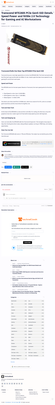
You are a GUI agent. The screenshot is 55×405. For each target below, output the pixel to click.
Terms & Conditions (20, 395)
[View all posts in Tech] (36, 349)
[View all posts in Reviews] (19, 343)
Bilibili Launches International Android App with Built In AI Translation (27, 279)
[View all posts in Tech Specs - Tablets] (19, 358)
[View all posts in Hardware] (19, 328)
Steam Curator (46, 392)
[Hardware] (4, 162)
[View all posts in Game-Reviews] (36, 319)
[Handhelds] (49, 6)
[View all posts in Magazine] (36, 331)
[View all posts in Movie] (19, 337)
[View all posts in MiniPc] (19, 334)
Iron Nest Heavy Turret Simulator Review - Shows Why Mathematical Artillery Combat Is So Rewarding (26, 292)
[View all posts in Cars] (36, 301)
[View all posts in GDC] (19, 325)
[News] (4, 6)
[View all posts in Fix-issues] (19, 316)
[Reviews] (10, 6)
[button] (8, 167)
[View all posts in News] (19, 340)
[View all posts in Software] (19, 349)
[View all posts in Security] (36, 343)
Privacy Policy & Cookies (21, 397)
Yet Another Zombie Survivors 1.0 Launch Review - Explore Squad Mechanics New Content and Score (27, 285)
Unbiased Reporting (33, 393)
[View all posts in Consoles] (19, 310)
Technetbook (7, 158)
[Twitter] (7, 384)
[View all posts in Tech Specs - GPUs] (19, 352)
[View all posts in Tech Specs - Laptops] (36, 352)
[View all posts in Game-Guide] (19, 319)
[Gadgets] (27, 6)
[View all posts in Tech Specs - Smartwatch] (36, 355)
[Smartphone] (18, 6)
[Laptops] (41, 6)
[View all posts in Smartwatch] (36, 346)
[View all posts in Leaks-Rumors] (19, 331)
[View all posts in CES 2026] (36, 304)
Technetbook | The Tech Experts (12, 402)
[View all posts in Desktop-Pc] (36, 313)
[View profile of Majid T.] (8, 154)
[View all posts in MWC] (36, 337)
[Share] (53, 24)
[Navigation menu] (2, 2)
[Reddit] (2, 386)
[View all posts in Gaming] (19, 322)
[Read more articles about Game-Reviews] (21, 283)
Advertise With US (33, 392)
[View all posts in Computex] (36, 307)
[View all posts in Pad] (36, 340)
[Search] (51, 2)
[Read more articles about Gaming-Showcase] (25, 263)
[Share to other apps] (31, 167)
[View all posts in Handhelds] (36, 325)
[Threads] (19, 384)
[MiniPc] (34, 6)
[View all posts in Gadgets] (36, 316)
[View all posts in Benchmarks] (19, 301)
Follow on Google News (13, 143)
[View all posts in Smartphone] (19, 346)
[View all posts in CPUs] (36, 310)
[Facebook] (2, 384)
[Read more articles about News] (18, 270)
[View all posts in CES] (19, 304)
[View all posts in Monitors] (36, 334)
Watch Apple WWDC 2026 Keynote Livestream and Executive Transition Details (27, 272)
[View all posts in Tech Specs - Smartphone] (19, 355)
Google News (43, 143)
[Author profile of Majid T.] (3, 23)
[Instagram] (5, 384)
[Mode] (53, 2)
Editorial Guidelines (20, 399)
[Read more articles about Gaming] (20, 263)
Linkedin (4, 392)
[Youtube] (10, 384)
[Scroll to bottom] (52, 399)
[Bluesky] (17, 384)
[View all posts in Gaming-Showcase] (36, 322)
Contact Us (18, 393)
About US (18, 392)
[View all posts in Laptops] (36, 328)
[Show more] (13, 362)
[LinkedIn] (22, 384)
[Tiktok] (12, 384)
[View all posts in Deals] (19, 313)
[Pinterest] (14, 384)
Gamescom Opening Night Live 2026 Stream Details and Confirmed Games (26, 266)
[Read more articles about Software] (22, 276)
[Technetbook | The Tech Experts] (8, 2)
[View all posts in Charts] (19, 307)
